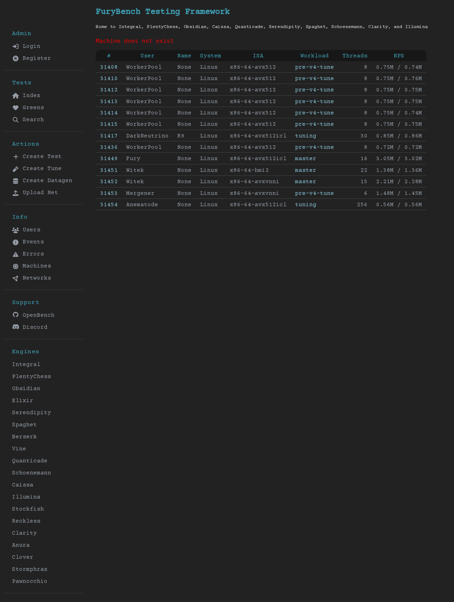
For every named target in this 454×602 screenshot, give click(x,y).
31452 (109, 182)
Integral (26, 364)
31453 (109, 193)
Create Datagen (45, 181)
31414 (109, 113)
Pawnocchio (30, 581)
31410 (109, 78)
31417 (109, 136)
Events (31, 242)
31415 (109, 124)
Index (29, 95)
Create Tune (40, 168)
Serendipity (31, 413)
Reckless (26, 521)
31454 (109, 205)
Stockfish (28, 509)
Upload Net (38, 193)
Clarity (24, 533)
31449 (109, 159)
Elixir (22, 401)
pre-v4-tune (314, 67)
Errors (31, 254)
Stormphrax (30, 569)
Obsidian (26, 389)
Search (31, 120)
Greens (31, 108)
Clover (22, 557)
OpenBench (37, 315)
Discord (33, 327)
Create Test (40, 156)
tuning (305, 136)
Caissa (22, 485)
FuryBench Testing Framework (163, 12)
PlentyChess (31, 376)
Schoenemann (31, 473)
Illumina (26, 497)
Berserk (24, 437)
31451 (109, 170)
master (305, 159)
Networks (35, 278)
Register (35, 58)
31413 (109, 102)
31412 (109, 90)
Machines (35, 266)
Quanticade (30, 461)
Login (29, 46)
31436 (109, 147)
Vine (19, 449)
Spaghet (24, 425)
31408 (109, 67)
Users (29, 230)
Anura (21, 545)
